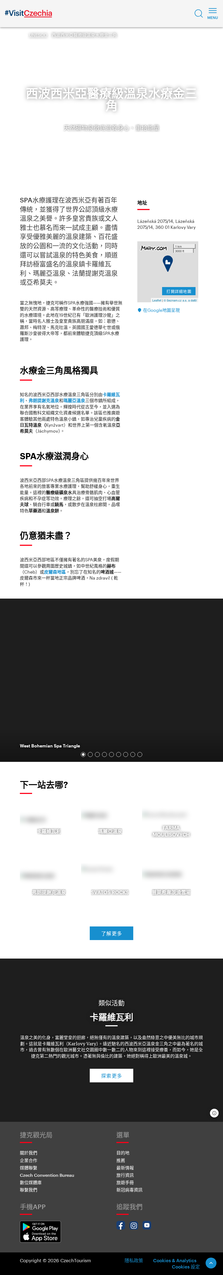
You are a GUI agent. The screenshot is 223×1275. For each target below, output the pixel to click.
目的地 (122, 1152)
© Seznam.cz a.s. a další (180, 300)
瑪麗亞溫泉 (74, 400)
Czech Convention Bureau (47, 1175)
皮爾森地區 (55, 571)
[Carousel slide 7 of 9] (125, 754)
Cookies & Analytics (174, 1260)
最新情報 (125, 1167)
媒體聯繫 (28, 1167)
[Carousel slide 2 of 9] (90, 754)
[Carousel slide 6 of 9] (118, 754)
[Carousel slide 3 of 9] (97, 754)
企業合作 (28, 1160)
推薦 (120, 1160)
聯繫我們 (28, 1189)
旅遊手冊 (125, 1182)
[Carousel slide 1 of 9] (83, 754)
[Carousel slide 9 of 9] (139, 754)
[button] (198, 13)
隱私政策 (134, 1260)
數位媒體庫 (31, 1182)
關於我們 (28, 1152)
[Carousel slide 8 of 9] (132, 754)
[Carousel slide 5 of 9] (111, 754)
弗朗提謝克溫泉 (44, 400)
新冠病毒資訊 (129, 1189)
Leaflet (156, 300)
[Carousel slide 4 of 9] (104, 754)
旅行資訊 (125, 1175)
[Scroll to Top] (211, 1263)
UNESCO (38, 35)
